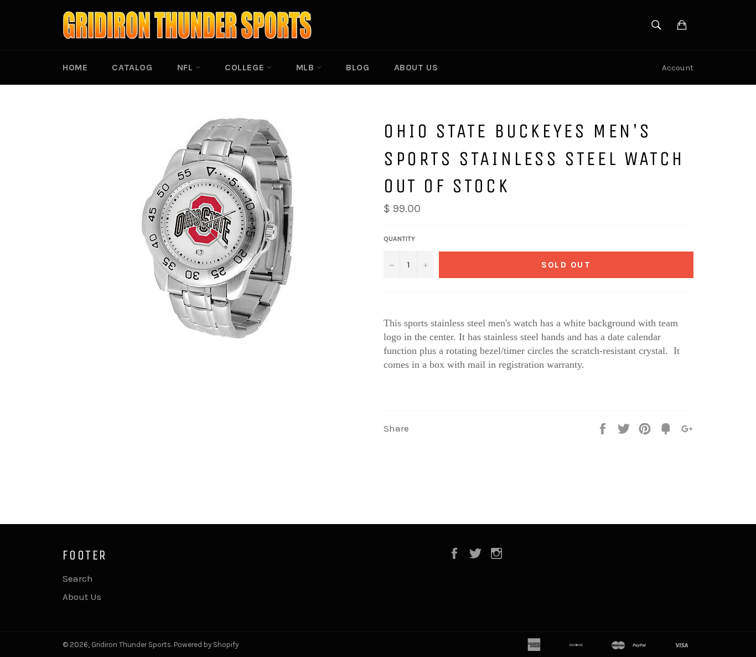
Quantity (399, 239)
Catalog (132, 67)
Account (677, 68)
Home (75, 67)
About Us (416, 67)
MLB (306, 67)
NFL (186, 67)
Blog (357, 67)
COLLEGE (246, 67)
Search (78, 578)
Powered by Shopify (206, 644)
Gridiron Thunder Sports (131, 644)
